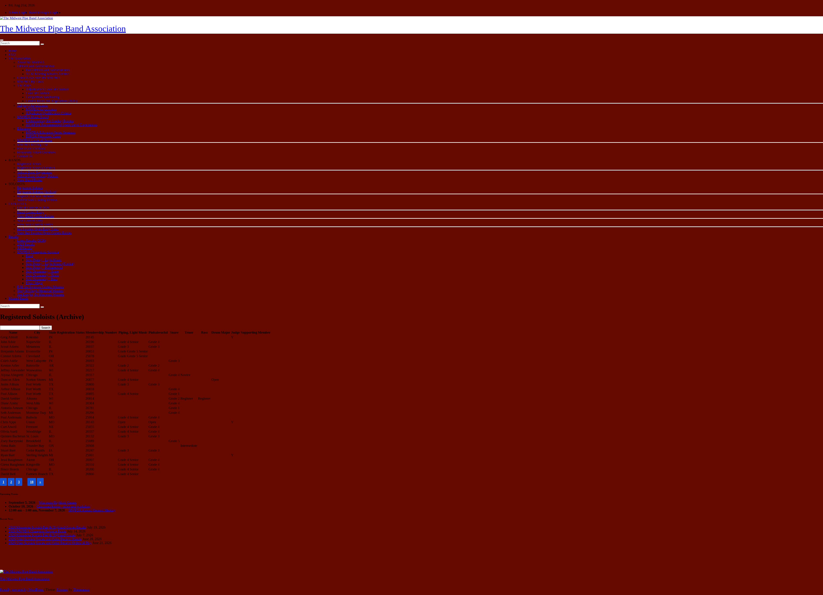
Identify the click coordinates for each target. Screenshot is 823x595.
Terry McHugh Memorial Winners (40, 290)
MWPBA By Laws (30, 81)
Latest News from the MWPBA (38, 78)
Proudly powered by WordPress (22, 589)
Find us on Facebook (31, 148)
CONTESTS (17, 204)
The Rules (24, 85)
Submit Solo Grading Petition (37, 200)
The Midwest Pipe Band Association (63, 28)
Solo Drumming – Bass (41, 279)
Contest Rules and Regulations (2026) (51, 101)
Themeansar (81, 589)
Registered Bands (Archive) (36, 168)
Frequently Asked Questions (36, 152)
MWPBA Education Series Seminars (50, 132)
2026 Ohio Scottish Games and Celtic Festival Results (45, 539)
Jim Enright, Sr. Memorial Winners (40, 294)
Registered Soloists (30, 188)
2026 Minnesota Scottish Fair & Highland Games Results (47, 527)
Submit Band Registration (34, 172)
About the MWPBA (31, 62)
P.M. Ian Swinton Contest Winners (40, 287)
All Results (24, 248)
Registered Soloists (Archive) (37, 191)
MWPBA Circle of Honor (34, 140)
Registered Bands (29, 164)
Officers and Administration (36, 66)
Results (13, 236)
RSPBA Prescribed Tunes (43, 136)
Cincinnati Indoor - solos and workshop (63, 506)
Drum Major (34, 283)
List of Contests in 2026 (33, 207)
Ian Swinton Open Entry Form (38, 229)
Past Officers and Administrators (47, 70)
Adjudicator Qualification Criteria (48, 113)
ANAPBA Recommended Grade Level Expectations (61, 125)
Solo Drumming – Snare (42, 271)
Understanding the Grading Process (50, 121)
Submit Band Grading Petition (37, 176)
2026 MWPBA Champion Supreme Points (37, 531)
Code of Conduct (37, 93)
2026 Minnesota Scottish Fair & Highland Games (42, 535)
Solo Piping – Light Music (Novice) (50, 263)
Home (13, 51)
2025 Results (26, 244)
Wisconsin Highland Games (58, 502)
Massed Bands (18, 298)
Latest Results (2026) (31, 240)
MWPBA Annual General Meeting (92, 510)
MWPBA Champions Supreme (38, 252)
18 (31, 482)
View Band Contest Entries (35, 216)
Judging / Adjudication (32, 105)
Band (29, 256)
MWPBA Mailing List (32, 144)
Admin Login (18, 12)
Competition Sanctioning (42, 97)
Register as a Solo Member (35, 196)
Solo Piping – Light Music (44, 260)
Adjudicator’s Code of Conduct (47, 89)
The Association (19, 58)
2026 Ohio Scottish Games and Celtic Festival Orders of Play (50, 543)
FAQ (12, 54)
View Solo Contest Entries (35, 224)
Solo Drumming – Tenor (42, 275)
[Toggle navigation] (1, 40)
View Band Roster (29, 180)
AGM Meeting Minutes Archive (47, 74)
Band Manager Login (43, 12)
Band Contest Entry (30, 212)
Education (24, 128)
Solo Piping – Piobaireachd (44, 267)
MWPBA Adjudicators (41, 109)
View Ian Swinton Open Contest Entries (44, 233)
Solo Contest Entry (30, 220)
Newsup (62, 589)
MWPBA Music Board (32, 117)
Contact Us (24, 156)
